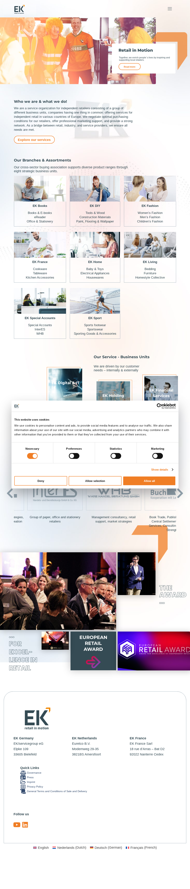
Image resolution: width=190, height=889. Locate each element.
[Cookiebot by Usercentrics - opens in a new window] (159, 406)
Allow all (149, 480)
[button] (170, 8)
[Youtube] (17, 824)
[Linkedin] (25, 824)
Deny (40, 480)
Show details (159, 469)
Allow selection (95, 480)
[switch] (74, 456)
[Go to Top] (184, 883)
